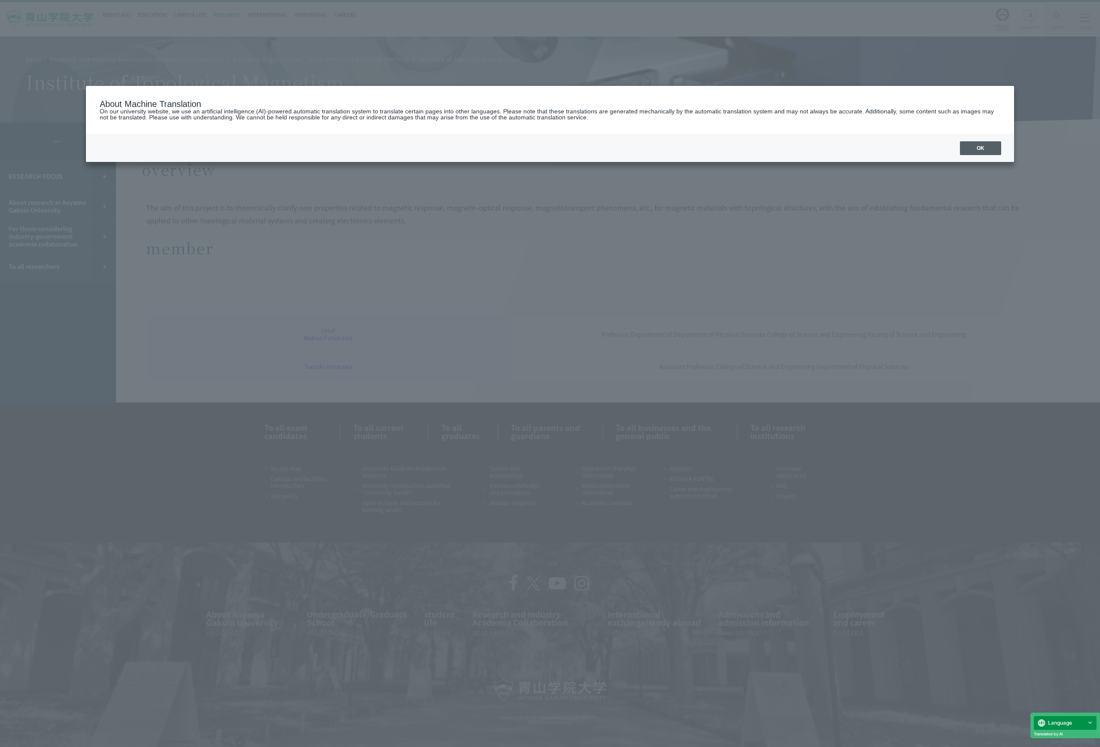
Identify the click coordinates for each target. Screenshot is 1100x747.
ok (980, 148)
